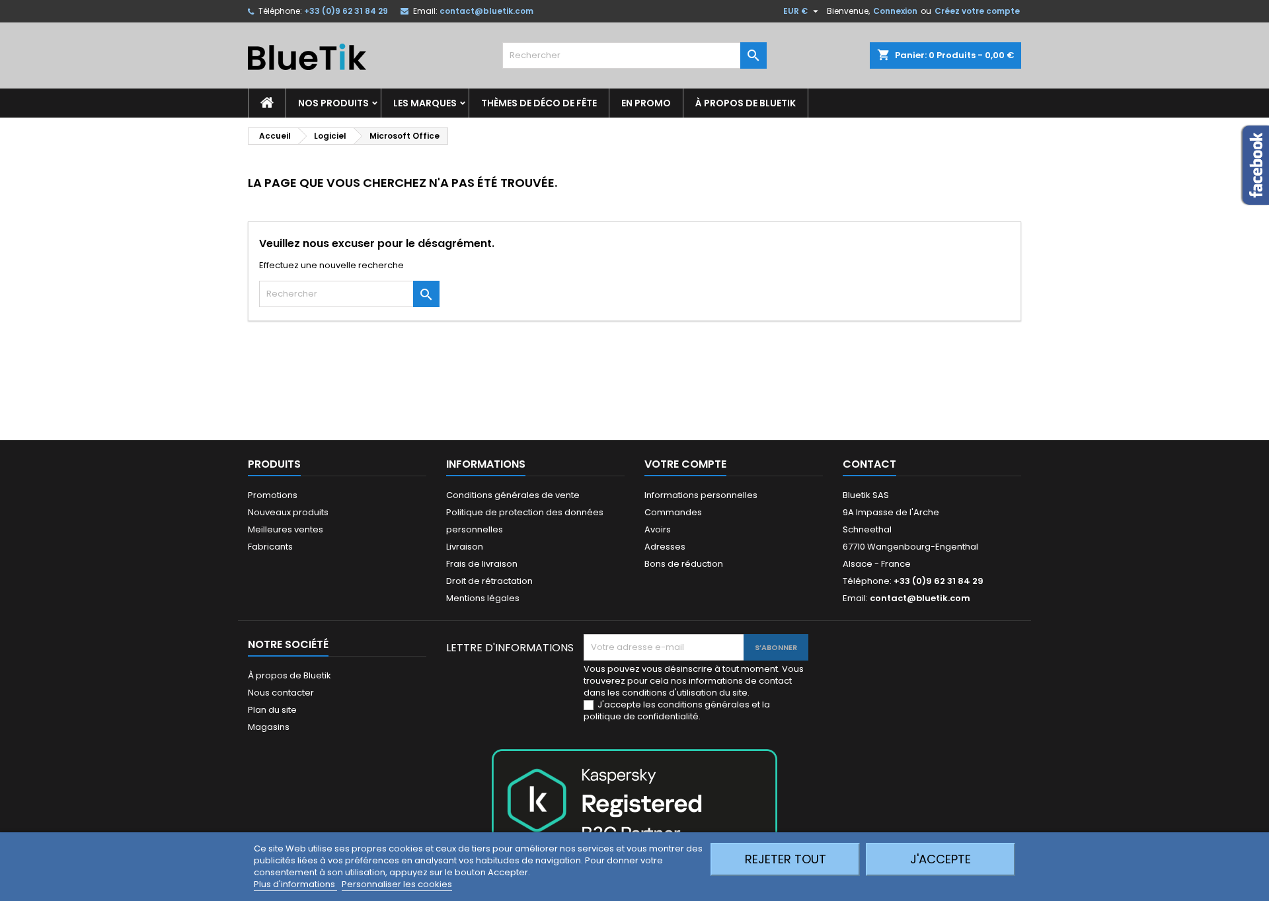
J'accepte (940, 859)
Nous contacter (281, 692)
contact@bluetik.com (486, 11)
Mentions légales (482, 598)
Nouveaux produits (288, 512)
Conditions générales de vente (513, 495)
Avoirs (657, 529)
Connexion (895, 11)
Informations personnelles (700, 495)
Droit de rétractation (489, 581)
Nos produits (333, 103)
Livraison (464, 546)
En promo (646, 103)
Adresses (664, 546)
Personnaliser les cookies (397, 884)
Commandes (673, 512)
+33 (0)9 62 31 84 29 (346, 11)
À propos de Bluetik (745, 103)
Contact (869, 464)
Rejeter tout (785, 859)
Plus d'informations (295, 884)
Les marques (425, 103)
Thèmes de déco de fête (539, 103)
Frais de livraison (482, 564)
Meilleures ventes (285, 529)
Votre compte (685, 464)
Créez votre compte (977, 11)
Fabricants (270, 546)
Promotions (272, 495)
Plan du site (272, 709)
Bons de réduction (683, 564)
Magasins (268, 727)
